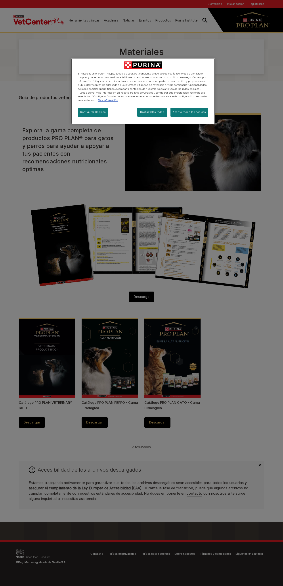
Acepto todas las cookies (189, 112)
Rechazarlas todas (152, 112)
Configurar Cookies (93, 112)
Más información (108, 100)
